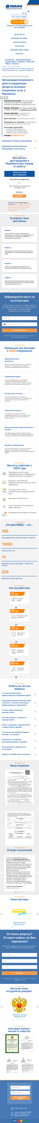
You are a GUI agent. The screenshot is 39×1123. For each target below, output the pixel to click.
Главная (4, 66)
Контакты (19, 54)
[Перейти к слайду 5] (21, 892)
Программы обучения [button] (19, 38)
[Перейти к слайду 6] (23, 892)
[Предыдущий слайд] (1, 873)
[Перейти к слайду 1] (15, 892)
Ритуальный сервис (14, 66)
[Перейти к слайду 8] (23, 1019)
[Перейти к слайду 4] (20, 892)
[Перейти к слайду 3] (18, 892)
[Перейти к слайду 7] (21, 1019)
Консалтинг (19, 46)
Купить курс (19, 196)
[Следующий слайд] (37, 873)
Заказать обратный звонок (20, 1097)
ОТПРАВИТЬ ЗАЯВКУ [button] (17, 22)
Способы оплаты (19, 42)
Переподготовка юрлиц (20, 50)
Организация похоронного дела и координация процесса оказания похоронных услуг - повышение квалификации (18, 69)
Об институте (19, 34)
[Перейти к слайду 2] (17, 892)
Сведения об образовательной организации (19, 26)
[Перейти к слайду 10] (26, 1019)
